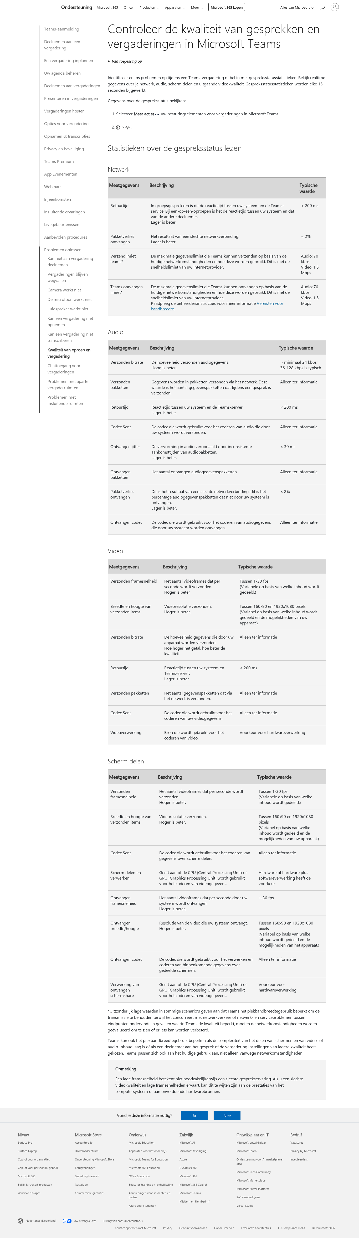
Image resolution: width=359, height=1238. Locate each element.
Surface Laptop (27, 1151)
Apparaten (173, 7)
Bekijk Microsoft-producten (35, 1184)
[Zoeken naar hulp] (322, 7)
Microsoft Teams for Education (148, 1159)
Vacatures (296, 1142)
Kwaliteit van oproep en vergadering (69, 353)
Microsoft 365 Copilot (193, 1184)
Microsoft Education (141, 1142)
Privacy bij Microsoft (303, 1151)
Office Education (139, 1176)
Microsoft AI (187, 1142)
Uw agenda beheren (62, 73)
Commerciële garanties (90, 1193)
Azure (183, 1159)
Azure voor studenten (142, 1206)
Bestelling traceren (87, 1176)
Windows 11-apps (29, 1193)
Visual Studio (245, 1206)
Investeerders (299, 1159)
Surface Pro (25, 1142)
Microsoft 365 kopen (227, 7)
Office (128, 7)
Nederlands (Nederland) (41, 1220)
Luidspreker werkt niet (68, 308)
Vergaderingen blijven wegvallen (68, 277)
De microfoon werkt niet (70, 299)
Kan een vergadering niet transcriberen (70, 337)
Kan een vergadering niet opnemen (70, 321)
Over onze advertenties (256, 1228)
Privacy (167, 1228)
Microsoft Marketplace (251, 1180)
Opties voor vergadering (66, 123)
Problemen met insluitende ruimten (65, 400)
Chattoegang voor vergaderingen (64, 368)
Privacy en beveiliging (64, 148)
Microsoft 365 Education (144, 1168)
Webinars (52, 186)
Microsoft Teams (190, 1193)
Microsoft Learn (247, 1151)
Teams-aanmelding (61, 29)
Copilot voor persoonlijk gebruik (38, 1168)
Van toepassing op (127, 61)
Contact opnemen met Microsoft (135, 1228)
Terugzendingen (85, 1168)
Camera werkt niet (64, 289)
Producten (147, 7)
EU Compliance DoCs (291, 1228)
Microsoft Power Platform (253, 1189)
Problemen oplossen (62, 249)
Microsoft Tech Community (254, 1172)
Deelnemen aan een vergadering (62, 44)
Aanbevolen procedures (65, 237)
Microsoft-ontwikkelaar (251, 1142)
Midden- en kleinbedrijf (194, 1201)
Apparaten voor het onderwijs (148, 1151)
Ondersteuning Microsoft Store (94, 1159)
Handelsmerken (224, 1228)
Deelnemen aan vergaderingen (72, 85)
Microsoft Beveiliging (193, 1151)
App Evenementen (60, 174)
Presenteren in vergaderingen (71, 98)
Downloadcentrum (86, 1151)
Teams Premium (59, 161)
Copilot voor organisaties (34, 1159)
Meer (195, 7)
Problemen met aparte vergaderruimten (68, 384)
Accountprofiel (84, 1142)
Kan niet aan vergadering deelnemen (70, 261)
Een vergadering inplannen (68, 60)
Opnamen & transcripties (67, 136)
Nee (227, 1115)
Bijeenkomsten (57, 199)
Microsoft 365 (107, 7)
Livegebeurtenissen (61, 224)
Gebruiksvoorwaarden (193, 1228)
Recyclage (81, 1184)
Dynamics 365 (188, 1168)
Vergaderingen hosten (64, 111)
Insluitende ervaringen (64, 211)
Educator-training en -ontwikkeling (151, 1184)
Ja (194, 1115)
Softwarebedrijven (248, 1197)
